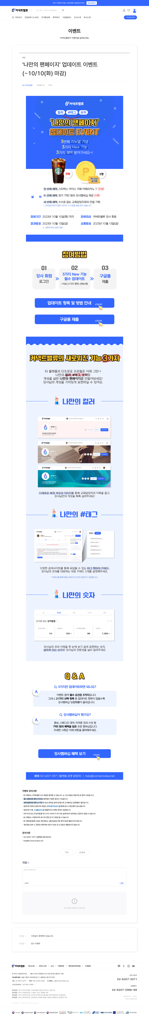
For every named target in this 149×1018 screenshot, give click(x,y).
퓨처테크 (56, 17)
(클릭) (53, 806)
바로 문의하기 (92, 3)
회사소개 (87, 17)
